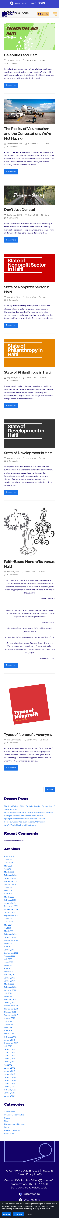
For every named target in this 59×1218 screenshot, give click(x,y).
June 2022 (8, 962)
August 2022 (9, 956)
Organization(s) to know (14, 1124)
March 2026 (9, 872)
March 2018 (9, 1034)
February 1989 (10, 1090)
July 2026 (8, 860)
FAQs (39, 1174)
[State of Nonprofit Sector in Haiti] (29, 268)
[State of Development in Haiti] (29, 434)
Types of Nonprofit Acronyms (28, 734)
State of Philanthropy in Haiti (27, 372)
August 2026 (9, 856)
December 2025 (11, 881)
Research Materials (12, 1130)
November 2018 (11, 1009)
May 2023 (8, 944)
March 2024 (9, 931)
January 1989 (9, 1093)
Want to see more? (30, 3)
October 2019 (10, 990)
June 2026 (8, 863)
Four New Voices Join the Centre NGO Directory (24, 822)
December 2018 (11, 1006)
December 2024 (11, 906)
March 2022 (9, 972)
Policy (6, 1127)
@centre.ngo (32, 1199)
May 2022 (8, 965)
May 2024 (8, 925)
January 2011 (9, 1071)
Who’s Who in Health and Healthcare (20, 825)
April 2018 (8, 1031)
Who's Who (9, 1134)
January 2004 (10, 1080)
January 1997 (9, 1087)
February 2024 (10, 934)
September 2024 (11, 916)
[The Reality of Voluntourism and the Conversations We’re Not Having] (29, 111)
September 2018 (11, 1015)
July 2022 (8, 959)
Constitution (9, 1112)
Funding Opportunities (14, 1115)
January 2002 (10, 1084)
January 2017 (9, 1049)
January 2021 (9, 981)
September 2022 (11, 953)
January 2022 (10, 978)
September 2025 (11, 885)
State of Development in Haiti (28, 453)
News (44, 60)
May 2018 (8, 1028)
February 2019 (10, 1000)
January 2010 (9, 1074)
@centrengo (32, 1194)
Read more (11, 85)
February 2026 (10, 875)
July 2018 (8, 1021)
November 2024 (11, 909)
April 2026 (8, 869)
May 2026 (8, 866)
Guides (7, 1118)
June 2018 (8, 1025)
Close (29, 1214)
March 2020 (9, 984)
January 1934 (9, 1096)
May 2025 (8, 891)
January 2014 (9, 1059)
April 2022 (8, 968)
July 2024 (8, 919)
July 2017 (8, 1046)
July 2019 (8, 993)
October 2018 (10, 1012)
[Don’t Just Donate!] (29, 195)
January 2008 (10, 1077)
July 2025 (8, 888)
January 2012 (9, 1068)
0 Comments (12, 63)
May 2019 (8, 996)
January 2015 (9, 1056)
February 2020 (10, 987)
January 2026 (10, 878)
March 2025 (9, 897)
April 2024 (8, 928)
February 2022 (10, 975)
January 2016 (9, 1053)
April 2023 (8, 947)
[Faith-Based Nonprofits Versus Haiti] (29, 531)
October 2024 (10, 913)
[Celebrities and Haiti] (29, 36)
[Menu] (55, 14)
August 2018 (9, 1018)
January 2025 (10, 903)
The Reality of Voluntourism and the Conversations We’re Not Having (27, 133)
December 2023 (11, 941)
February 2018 (10, 1037)
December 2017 (10, 1043)
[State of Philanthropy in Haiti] (29, 353)
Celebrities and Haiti (20, 55)
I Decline (18, 1214)
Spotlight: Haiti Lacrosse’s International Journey (24, 819)
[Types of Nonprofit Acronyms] (29, 704)
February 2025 (10, 900)
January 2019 (9, 1003)
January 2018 (9, 1040)
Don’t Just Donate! (19, 209)
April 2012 (8, 1065)
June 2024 (8, 922)
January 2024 (10, 937)
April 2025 (8, 894)
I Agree (6, 1214)
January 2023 (10, 950)
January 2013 (9, 1062)
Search (50, 790)
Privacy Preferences (41, 1208)
